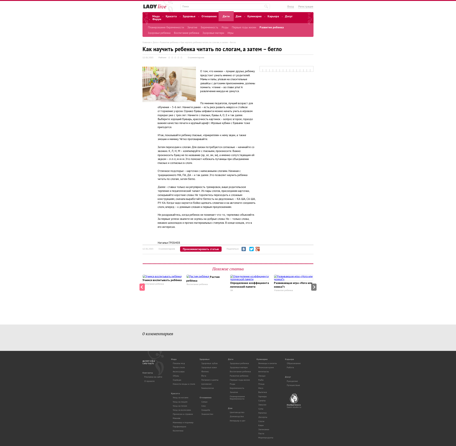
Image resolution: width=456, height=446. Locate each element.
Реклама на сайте (153, 377)
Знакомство (207, 414)
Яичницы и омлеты (267, 363)
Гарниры (262, 396)
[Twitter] (251, 249)
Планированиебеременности (237, 397)
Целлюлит (206, 384)
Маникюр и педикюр (183, 422)
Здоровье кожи (209, 367)
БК (231, 290)
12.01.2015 (148, 57)
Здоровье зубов (209, 363)
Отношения (209, 16)
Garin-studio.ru (294, 407)
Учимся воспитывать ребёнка (162, 280)
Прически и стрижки (183, 414)
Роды (225, 27)
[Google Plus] (257, 249)
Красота (171, 16)
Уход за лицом (180, 402)
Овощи (261, 376)
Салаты (262, 400)
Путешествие (293, 385)
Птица (261, 384)
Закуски (262, 404)
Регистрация (305, 6)
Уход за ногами (180, 397)
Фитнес (205, 371)
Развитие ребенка (272, 27)
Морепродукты (265, 437)
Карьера (273, 16)
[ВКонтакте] (244, 249)
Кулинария (254, 16)
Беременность (209, 27)
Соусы (261, 421)
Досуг (288, 16)
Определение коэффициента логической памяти (249, 284)
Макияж (176, 418)
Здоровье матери (213, 32)
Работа (290, 367)
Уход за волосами (182, 410)
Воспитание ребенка (186, 32)
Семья (204, 402)
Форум (156, 19)
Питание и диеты (209, 380)
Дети (226, 16)
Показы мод (179, 363)
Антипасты (263, 371)
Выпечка (262, 392)
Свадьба (205, 410)
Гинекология (207, 388)
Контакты (147, 373)
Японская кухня (266, 367)
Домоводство (237, 416)
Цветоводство (237, 412)
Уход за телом (180, 406)
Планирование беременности (166, 27)
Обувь (176, 376)
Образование (294, 363)
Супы (260, 409)
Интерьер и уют (237, 420)
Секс (203, 406)
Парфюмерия (179, 426)
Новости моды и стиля (184, 384)
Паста (261, 433)
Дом (238, 16)
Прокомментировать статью (201, 249)
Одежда (177, 380)
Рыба (260, 380)
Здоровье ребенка (159, 32)
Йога (203, 376)
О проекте (149, 381)
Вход (290, 6)
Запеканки (263, 429)
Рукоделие (292, 381)
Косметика (178, 430)
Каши (261, 425)
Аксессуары (179, 371)
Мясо (260, 388)
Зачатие (192, 27)
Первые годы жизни (244, 27)
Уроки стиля (179, 367)
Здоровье (189, 16)
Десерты (262, 417)
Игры (230, 32)
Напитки (262, 413)
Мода (156, 16)
